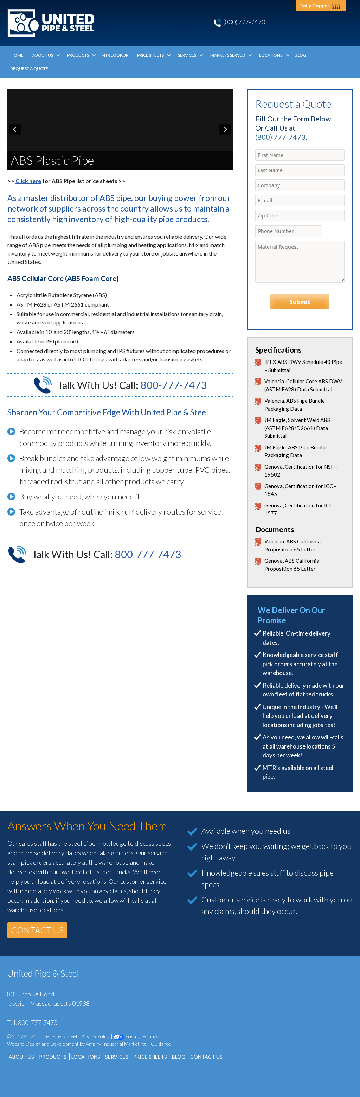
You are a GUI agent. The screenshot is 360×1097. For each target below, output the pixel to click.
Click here (28, 180)
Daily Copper (314, 5)
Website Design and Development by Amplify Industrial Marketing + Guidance (89, 1044)
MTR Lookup (114, 55)
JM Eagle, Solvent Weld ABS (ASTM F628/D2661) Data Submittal (297, 428)
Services (187, 55)
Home (17, 55)
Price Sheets (150, 55)
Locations (270, 55)
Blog (300, 55)
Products (78, 55)
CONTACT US (37, 930)
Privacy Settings (141, 1036)
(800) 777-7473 (244, 22)
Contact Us (206, 1057)
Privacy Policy (95, 1036)
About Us (42, 55)
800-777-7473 (174, 385)
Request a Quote (29, 68)
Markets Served (227, 55)
